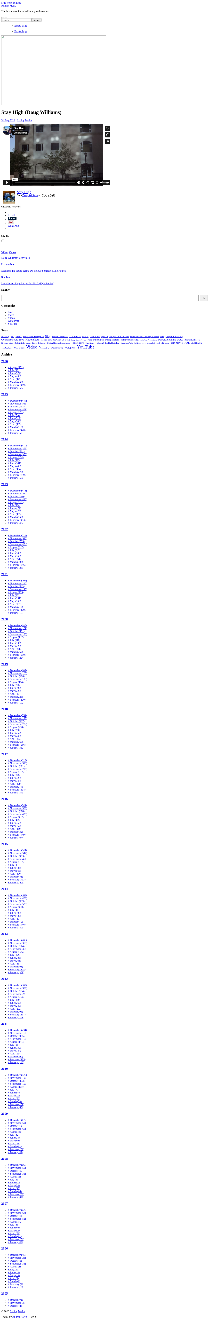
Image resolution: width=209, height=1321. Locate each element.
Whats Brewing (57, 348)
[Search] (204, 298)
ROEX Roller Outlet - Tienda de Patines (30, 343)
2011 (4, 1023)
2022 (4, 529)
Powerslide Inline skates (170, 339)
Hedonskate (32, 339)
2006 (4, 1248)
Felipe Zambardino (119, 336)
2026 (4, 361)
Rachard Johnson (192, 340)
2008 (4, 1158)
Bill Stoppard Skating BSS (33, 336)
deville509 (95, 336)
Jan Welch (57, 340)
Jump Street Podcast (78, 340)
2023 (4, 484)
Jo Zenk (66, 339)
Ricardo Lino (7, 343)
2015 (4, 844)
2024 (4, 439)
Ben (12, 336)
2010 (4, 1068)
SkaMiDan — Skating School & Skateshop (102, 343)
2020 (4, 619)
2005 (4, 1293)
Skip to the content (11, 2)
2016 (4, 799)
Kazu (90, 340)
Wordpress (13, 320)
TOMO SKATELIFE (193, 343)
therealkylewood (153, 343)
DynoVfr (104, 337)
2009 (4, 1113)
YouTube (12, 323)
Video (4, 252)
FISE (162, 337)
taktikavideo (140, 343)
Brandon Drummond (60, 337)
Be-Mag (5, 336)
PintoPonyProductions (148, 340)
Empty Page (20, 25)
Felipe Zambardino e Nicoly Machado (144, 337)
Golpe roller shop (174, 336)
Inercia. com (46, 340)
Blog (10, 312)
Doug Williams (30, 195)
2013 (4, 933)
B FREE (19, 337)
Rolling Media (8, 5)
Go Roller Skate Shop (12, 339)
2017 (4, 754)
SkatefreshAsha (127, 343)
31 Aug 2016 (8, 120)
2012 (4, 979)
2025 (4, 394)
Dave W (85, 337)
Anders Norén (19, 1316)
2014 (4, 889)
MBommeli (98, 339)
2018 (4, 709)
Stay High (24, 192)
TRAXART (7, 347)
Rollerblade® (78, 342)
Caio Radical (75, 336)
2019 (4, 664)
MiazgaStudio (112, 339)
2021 (4, 574)
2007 (4, 1203)
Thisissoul (165, 343)
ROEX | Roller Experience (58, 343)
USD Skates (19, 348)
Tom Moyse (177, 342)
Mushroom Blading (129, 339)
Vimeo (12, 252)
